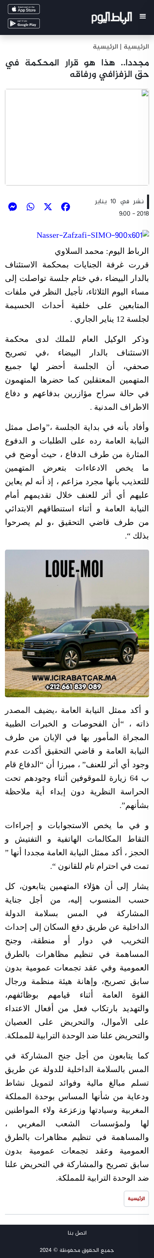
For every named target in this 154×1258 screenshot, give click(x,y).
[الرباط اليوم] (113, 19)
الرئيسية (105, 47)
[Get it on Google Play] (35, 25)
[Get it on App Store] (35, 10)
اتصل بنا (77, 1233)
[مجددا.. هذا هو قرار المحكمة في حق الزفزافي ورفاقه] (77, 137)
